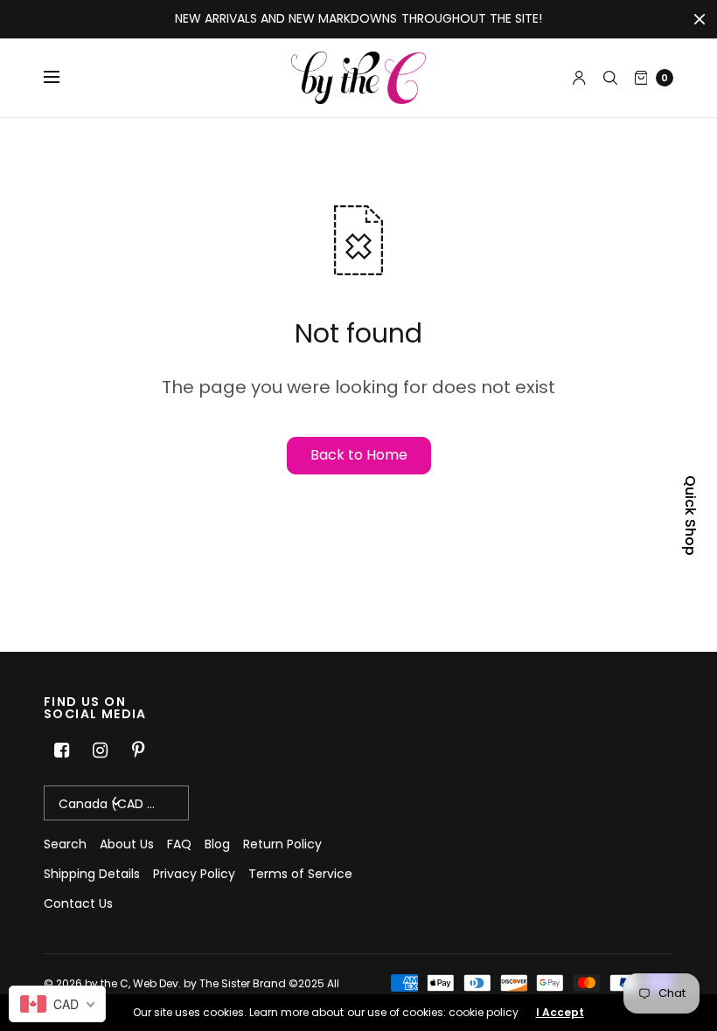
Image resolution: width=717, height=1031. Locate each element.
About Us (127, 844)
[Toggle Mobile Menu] (63, 78)
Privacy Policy (194, 873)
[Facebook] (61, 750)
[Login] (579, 78)
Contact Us (78, 903)
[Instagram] (99, 750)
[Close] (699, 19)
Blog (217, 844)
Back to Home (358, 455)
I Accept (560, 1012)
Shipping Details (92, 873)
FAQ (179, 844)
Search (65, 844)
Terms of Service (300, 873)
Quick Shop (690, 515)
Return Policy (282, 844)
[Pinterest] (138, 750)
